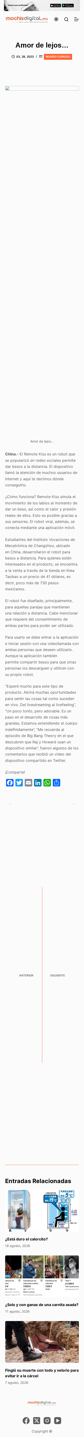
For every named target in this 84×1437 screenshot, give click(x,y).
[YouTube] (57, 1420)
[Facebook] (26, 1420)
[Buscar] (66, 19)
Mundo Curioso (58, 56)
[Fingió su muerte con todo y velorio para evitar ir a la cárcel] (42, 1342)
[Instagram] (47, 1420)
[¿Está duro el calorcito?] (42, 1210)
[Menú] (76, 19)
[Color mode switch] (56, 19)
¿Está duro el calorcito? (26, 1239)
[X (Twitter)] (36, 1420)
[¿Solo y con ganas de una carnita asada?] (42, 1276)
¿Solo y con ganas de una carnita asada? (41, 1304)
